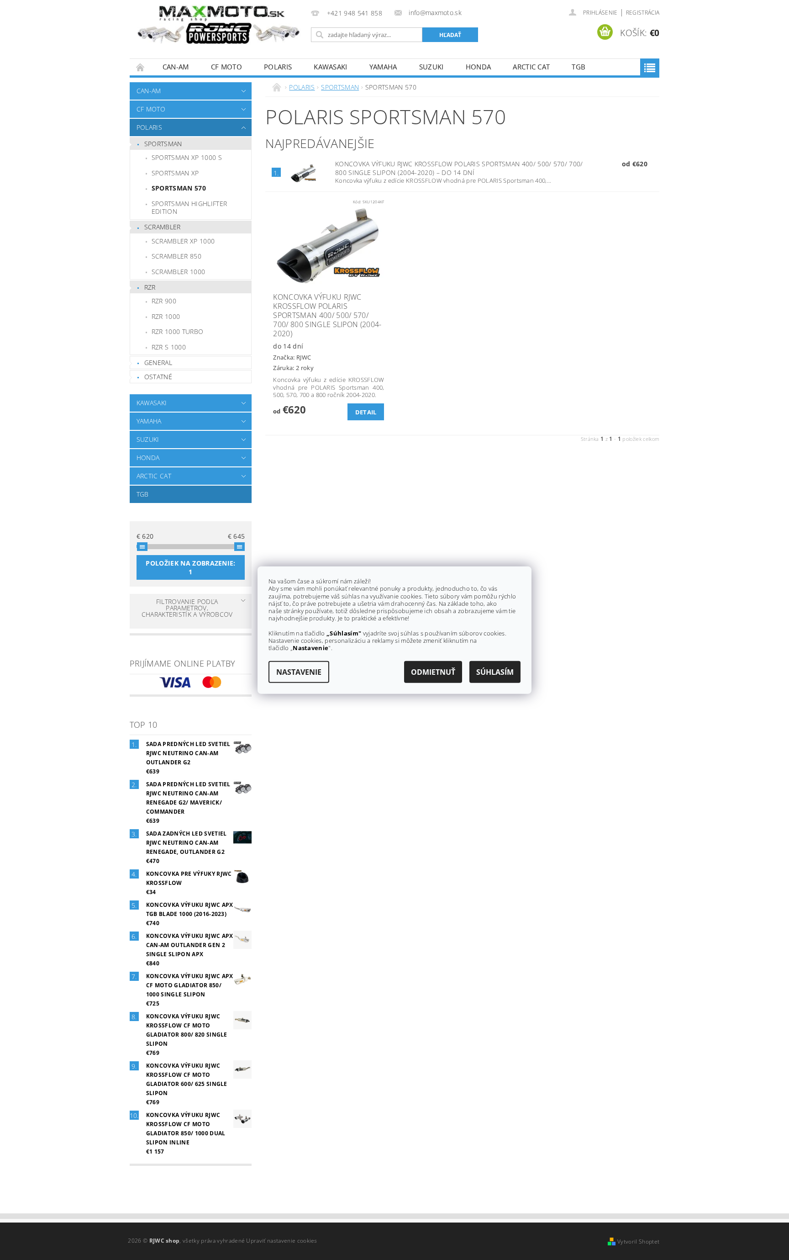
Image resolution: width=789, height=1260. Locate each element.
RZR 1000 (166, 316)
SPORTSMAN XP (175, 173)
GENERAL (158, 362)
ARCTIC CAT (531, 66)
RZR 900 (164, 300)
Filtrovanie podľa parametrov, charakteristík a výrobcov (187, 608)
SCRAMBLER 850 (176, 256)
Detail (366, 412)
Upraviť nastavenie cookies (281, 1240)
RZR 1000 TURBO (177, 331)
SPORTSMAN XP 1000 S (187, 157)
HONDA (478, 66)
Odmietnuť (433, 672)
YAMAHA (383, 66)
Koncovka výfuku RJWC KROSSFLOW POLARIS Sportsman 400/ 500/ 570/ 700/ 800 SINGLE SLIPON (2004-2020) (459, 168)
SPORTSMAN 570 (179, 188)
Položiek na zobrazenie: (190, 567)
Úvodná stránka (141, 67)
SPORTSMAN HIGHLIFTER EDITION (189, 207)
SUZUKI (431, 66)
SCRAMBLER (162, 226)
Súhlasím (495, 672)
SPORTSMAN (163, 143)
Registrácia (643, 12)
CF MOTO (226, 66)
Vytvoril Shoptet (638, 1241)
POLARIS (278, 66)
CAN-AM (176, 66)
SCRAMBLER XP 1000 (183, 241)
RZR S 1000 (169, 347)
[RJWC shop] (218, 25)
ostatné (158, 376)
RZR (150, 287)
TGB (578, 66)
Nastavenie (298, 672)
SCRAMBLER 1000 (178, 271)
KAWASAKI (330, 66)
